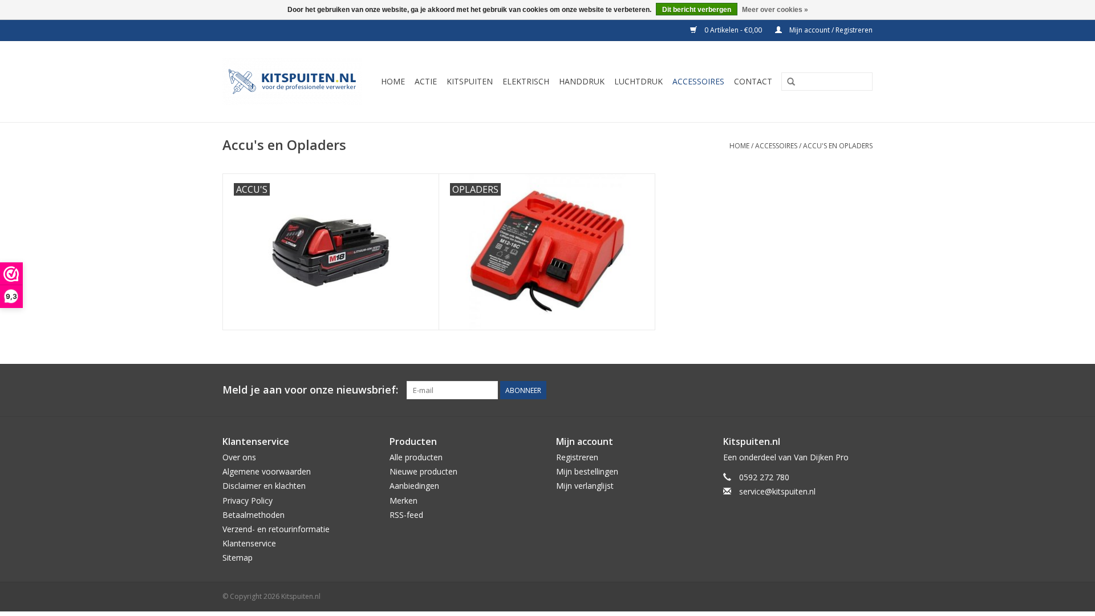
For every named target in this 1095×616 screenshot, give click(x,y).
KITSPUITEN (470, 81)
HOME (393, 81)
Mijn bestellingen (587, 471)
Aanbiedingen (414, 485)
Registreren (577, 457)
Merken (403, 500)
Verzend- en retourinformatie (276, 529)
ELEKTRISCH (525, 81)
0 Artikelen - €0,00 (733, 30)
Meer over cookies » (775, 10)
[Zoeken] (791, 82)
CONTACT (753, 81)
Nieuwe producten (423, 471)
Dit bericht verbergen (696, 10)
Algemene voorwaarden (266, 471)
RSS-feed (406, 514)
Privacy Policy (247, 500)
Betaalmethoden (253, 514)
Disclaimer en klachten (264, 485)
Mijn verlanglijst (585, 485)
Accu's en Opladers (838, 146)
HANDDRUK (582, 81)
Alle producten (416, 457)
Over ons (239, 457)
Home (739, 146)
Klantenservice (249, 543)
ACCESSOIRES (698, 81)
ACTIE (426, 81)
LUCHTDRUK (638, 81)
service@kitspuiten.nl (777, 491)
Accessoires (776, 146)
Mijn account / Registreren (830, 30)
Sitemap (237, 557)
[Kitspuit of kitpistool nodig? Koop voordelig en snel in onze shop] (294, 81)
